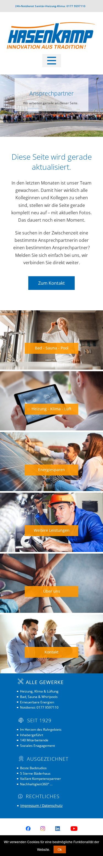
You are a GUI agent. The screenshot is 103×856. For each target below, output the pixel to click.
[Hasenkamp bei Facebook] (28, 829)
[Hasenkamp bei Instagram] (43, 829)
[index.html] (52, 37)
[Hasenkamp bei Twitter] (57, 829)
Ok (60, 849)
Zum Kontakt (51, 283)
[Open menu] (51, 60)
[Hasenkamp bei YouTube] (74, 829)
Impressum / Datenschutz (41, 805)
